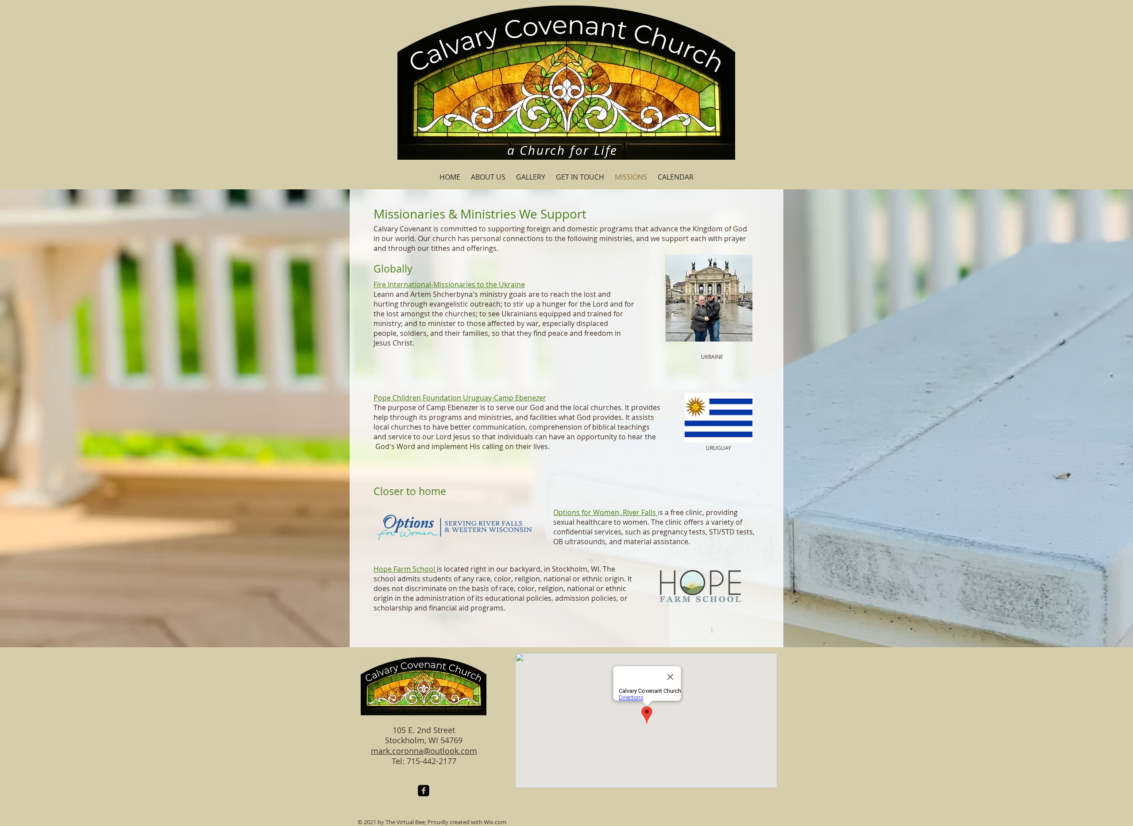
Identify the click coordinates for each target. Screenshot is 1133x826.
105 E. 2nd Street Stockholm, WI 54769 (423, 735)
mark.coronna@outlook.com (424, 750)
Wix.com (495, 822)
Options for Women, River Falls (604, 512)
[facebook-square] (423, 790)
